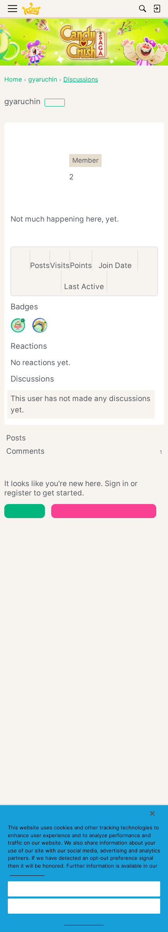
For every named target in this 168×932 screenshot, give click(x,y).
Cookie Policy (27, 873)
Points (81, 265)
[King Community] (31, 8)
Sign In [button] (24, 510)
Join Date (115, 265)
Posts (40, 265)
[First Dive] (18, 325)
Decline (84, 906)
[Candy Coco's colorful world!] (39, 325)
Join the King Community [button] (104, 510)
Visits (60, 265)
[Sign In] (157, 8)
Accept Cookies (84, 889)
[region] (84, 868)
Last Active (84, 286)
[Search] (143, 8)
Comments (84, 451)
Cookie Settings (84, 923)
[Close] (152, 813)
